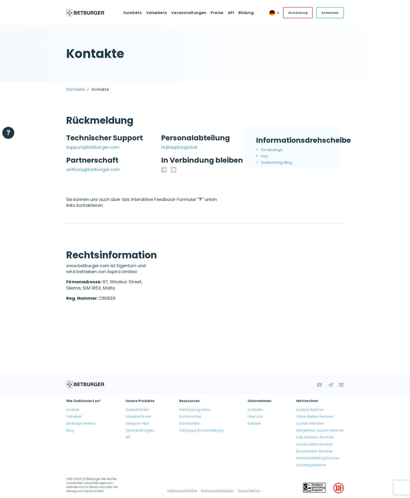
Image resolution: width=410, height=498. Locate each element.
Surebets (132, 12)
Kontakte (255, 409)
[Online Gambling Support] (314, 488)
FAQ (264, 156)
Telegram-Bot (137, 423)
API (231, 12)
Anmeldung (298, 13)
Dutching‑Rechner (311, 465)
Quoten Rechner (310, 423)
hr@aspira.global (179, 147)
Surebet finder (137, 409)
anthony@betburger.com (93, 169)
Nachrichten (189, 423)
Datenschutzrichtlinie (182, 491)
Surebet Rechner (310, 409)
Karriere (254, 423)
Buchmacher (190, 416)
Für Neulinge (271, 149)
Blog (70, 430)
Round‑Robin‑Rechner (314, 451)
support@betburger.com (92, 147)
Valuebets (156, 12)
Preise (217, 12)
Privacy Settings (249, 491)
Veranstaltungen (140, 430)
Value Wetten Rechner (314, 416)
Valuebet (73, 416)
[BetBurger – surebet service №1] (85, 13)
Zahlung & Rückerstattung (201, 430)
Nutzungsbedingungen (217, 491)
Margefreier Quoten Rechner (320, 430)
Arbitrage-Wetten (80, 423)
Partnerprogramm (194, 409)
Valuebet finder (138, 416)
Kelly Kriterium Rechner (315, 437)
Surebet (72, 409)
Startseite (75, 89)
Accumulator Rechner (314, 444)
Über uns (255, 416)
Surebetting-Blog (276, 162)
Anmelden (330, 13)
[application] (8, 133)
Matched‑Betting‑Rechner (317, 458)
